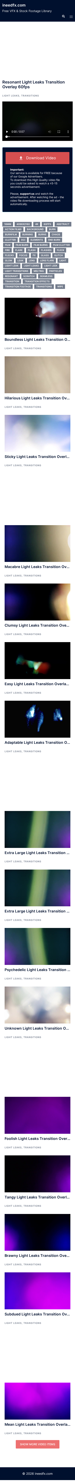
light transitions (16, 271)
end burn (54, 239)
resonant (11, 276)
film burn (22, 245)
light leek (50, 265)
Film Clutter (61, 245)
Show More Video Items (37, 1444)
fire (7, 250)
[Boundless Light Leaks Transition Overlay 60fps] (37, 316)
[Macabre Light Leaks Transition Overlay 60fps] (37, 543)
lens (32, 260)
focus (23, 255)
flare (18, 250)
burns (42, 234)
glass (45, 255)
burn (52, 229)
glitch (58, 255)
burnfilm (11, 234)
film (7, 245)
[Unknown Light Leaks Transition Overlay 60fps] (37, 1005)
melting (39, 271)
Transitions (30, 95)
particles (55, 271)
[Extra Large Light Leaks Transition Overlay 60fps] (37, 829)
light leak (11, 265)
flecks (9, 255)
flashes (46, 250)
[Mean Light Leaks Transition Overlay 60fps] (37, 1401)
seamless (46, 276)
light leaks (31, 265)
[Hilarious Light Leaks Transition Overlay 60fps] (37, 374)
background (35, 229)
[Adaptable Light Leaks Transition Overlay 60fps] (37, 719)
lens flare (47, 260)
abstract (63, 224)
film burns (41, 245)
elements (37, 239)
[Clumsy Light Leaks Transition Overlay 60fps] (37, 602)
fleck (60, 250)
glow (8, 260)
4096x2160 (23, 224)
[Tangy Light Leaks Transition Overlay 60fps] (37, 1173)
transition (12, 281)
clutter (10, 239)
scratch (29, 276)
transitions (44, 286)
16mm (7, 224)
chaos (56, 234)
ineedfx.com (14, 5)
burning (27, 234)
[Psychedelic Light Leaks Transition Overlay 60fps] (37, 946)
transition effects (37, 281)
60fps (47, 224)
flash (32, 250)
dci (23, 239)
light (62, 260)
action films (13, 229)
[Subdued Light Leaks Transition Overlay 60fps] (37, 1290)
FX (34, 255)
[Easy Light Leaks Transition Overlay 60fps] (37, 660)
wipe (60, 286)
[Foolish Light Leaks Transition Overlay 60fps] (37, 1115)
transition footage (18, 286)
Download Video (39, 158)
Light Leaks (10, 95)
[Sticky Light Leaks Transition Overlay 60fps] (37, 433)
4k (36, 224)
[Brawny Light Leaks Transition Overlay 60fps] (37, 1232)
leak (20, 260)
